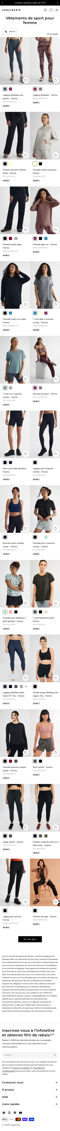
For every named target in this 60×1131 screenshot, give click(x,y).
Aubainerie (15, 1125)
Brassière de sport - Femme (45, 394)
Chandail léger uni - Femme (45, 244)
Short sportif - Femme (42, 767)
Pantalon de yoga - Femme (44, 916)
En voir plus (30, 939)
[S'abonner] (55, 1055)
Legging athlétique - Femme (45, 95)
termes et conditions (22, 1068)
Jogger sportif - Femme (13, 842)
